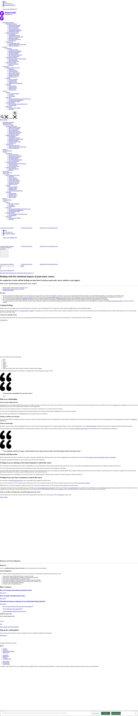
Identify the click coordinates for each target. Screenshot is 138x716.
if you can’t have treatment (84, 483)
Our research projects (13, 49)
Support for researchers (11, 62)
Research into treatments (14, 52)
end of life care (72, 487)
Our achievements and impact (15, 54)
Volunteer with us (13, 88)
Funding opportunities (14, 64)
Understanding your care (14, 35)
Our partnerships (12, 105)
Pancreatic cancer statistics (15, 107)
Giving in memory (13, 70)
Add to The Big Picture (14, 61)
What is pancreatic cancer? (15, 25)
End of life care (12, 40)
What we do (8, 97)
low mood (92, 299)
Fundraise (8, 78)
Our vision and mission (14, 93)
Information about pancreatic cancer (11, 273)
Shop (5, 2)
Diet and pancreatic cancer (15, 39)
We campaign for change (14, 101)
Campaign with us (13, 87)
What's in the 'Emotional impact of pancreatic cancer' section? (18, 283)
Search (1, 266)
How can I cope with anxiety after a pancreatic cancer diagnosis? (17, 606)
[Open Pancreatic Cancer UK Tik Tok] (1, 646)
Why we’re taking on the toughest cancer (18, 104)
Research (5, 47)
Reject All (106, 713)
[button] (8, 3)
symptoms (31, 310)
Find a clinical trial (13, 60)
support (71, 308)
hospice (61, 489)
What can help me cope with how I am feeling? (13, 289)
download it (61, 494)
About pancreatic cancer (11, 23)
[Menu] (15, 115)
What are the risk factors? (14, 29)
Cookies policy (6, 662)
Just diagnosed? (12, 34)
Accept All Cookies (116, 713)
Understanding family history (15, 30)
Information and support (8, 22)
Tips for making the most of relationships (12, 609)
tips (11, 301)
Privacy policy (6, 661)
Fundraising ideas (13, 80)
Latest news (11, 109)
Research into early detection (15, 51)
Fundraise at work (13, 82)
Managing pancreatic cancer (12, 32)
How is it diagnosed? (13, 27)
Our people (11, 95)
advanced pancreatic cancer (16, 480)
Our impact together (10, 102)
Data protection (6, 664)
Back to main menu (7, 123)
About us (5, 91)
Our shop (5, 657)
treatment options (24, 310)
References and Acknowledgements (10, 561)
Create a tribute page (13, 71)
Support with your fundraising (15, 83)
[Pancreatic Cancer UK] (69, 16)
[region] (69, 713)
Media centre (9, 106)
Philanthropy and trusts (14, 75)
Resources (11, 65)
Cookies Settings (95, 713)
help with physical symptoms (116, 301)
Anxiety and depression (8, 290)
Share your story (12, 89)
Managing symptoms (13, 38)
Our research (9, 48)
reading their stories (61, 298)
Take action (8, 84)
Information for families (14, 31)
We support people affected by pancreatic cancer (20, 98)
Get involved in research (11, 57)
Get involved (6, 66)
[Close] (135, 713)
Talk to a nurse (6, 9)
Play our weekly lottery (14, 74)
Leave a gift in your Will (14, 73)
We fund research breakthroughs (16, 100)
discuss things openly (91, 426)
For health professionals (9, 5)
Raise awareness (12, 86)
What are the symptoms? (14, 26)
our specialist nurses (54, 297)
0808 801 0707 (13, 9)
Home (1, 273)
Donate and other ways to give (13, 67)
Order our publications (14, 45)
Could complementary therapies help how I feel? (14, 611)
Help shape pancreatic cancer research (17, 58)
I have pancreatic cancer (14, 43)
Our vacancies (12, 96)
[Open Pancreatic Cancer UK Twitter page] (3, 646)
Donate (11, 118)
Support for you (9, 42)
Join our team (6, 652)
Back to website (3, 119)
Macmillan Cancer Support (81, 428)
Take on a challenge (13, 79)
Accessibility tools (7, 659)
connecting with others (27, 298)
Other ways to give (13, 76)
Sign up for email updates (8, 651)
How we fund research (14, 56)
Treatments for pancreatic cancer (16, 36)
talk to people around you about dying (46, 487)
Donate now (11, 69)
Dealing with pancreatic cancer (27, 273)
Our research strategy (13, 53)
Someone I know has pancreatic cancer (17, 44)
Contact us (5, 650)
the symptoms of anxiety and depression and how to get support (101, 457)
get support (115, 405)
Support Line (23, 413)
